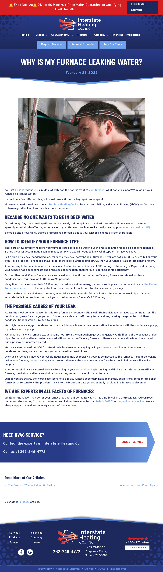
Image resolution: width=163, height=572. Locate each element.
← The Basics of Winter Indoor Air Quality (30, 485)
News (36, 542)
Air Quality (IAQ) (60, 35)
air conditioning (85, 370)
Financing (117, 35)
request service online (131, 401)
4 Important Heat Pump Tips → (139, 485)
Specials (14, 542)
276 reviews (142, 542)
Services (14, 533)
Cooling (40, 35)
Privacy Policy (44, 568)
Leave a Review (137, 547)
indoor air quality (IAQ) (136, 227)
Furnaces (24, 502)
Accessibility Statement (68, 568)
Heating (24, 35)
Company (99, 35)
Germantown (110, 347)
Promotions (133, 35)
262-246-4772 (105, 401)
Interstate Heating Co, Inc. (63, 204)
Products (82, 35)
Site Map (89, 568)
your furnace (96, 190)
